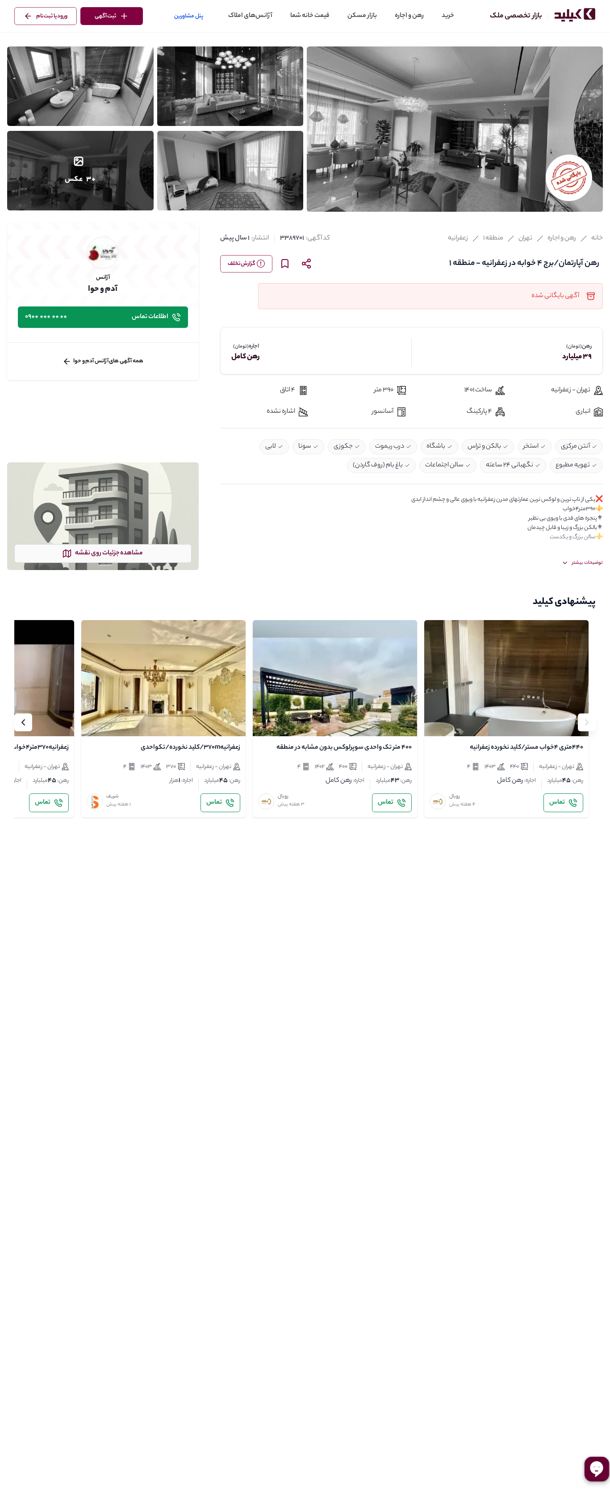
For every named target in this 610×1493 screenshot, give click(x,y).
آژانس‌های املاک (250, 16)
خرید (448, 16)
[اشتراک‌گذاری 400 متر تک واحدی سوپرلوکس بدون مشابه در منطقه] (287, 722)
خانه (597, 238)
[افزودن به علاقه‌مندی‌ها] (438, 722)
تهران (525, 238)
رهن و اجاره (409, 16)
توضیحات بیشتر (587, 563)
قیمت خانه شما (310, 16)
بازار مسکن (362, 16)
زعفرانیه (458, 238)
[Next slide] (23, 722)
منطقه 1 (493, 238)
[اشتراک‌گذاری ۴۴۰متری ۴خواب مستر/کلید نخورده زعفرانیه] (458, 722)
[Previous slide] (587, 722)
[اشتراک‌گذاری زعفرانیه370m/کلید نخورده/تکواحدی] (115, 722)
